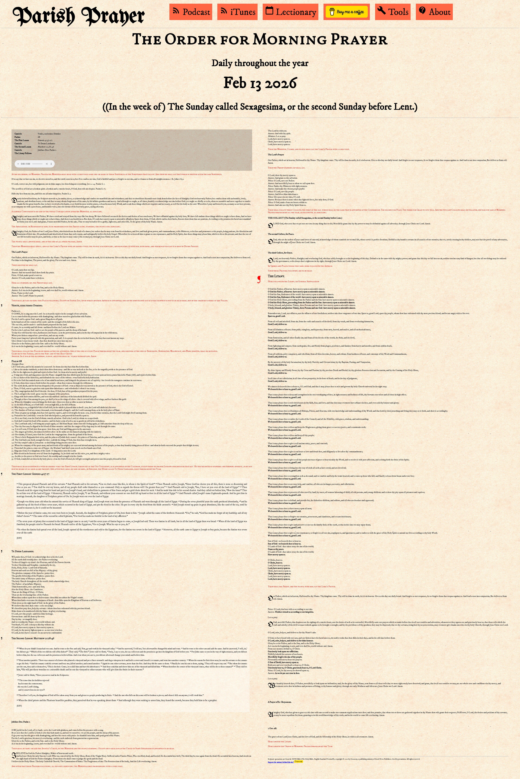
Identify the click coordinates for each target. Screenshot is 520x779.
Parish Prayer (79, 16)
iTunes (238, 12)
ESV (19, 538)
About (434, 12)
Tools (393, 12)
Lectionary (290, 12)
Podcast (191, 12)
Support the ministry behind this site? (281, 762)
